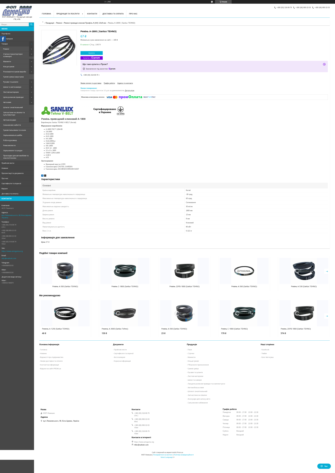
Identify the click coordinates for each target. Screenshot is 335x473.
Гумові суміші (193, 368)
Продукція (50, 23)
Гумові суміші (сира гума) (13, 77)
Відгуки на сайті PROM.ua (50, 368)
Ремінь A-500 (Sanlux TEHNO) (65, 286)
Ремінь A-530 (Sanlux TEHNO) (304, 286)
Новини (5, 168)
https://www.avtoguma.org (12, 251)
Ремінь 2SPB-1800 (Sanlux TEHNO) (184, 286)
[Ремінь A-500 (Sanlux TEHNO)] (65, 271)
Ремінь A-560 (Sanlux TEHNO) (244, 286)
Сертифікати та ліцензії (11, 183)
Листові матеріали (11, 92)
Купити (92, 53)
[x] (45, 176)
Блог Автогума (267, 357)
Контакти (92, 14)
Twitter (264, 353)
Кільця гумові (8, 66)
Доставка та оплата (10, 193)
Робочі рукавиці (10, 140)
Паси (190, 349)
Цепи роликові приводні (13, 97)
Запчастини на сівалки (197, 395)
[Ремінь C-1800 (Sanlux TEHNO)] (124, 271)
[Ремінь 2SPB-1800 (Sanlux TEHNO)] (184, 271)
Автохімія (7, 102)
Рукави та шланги (10, 82)
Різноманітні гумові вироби (14, 71)
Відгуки (5, 188)
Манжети (7, 61)
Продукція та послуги (67, 14)
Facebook (265, 349)
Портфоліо (6, 33)
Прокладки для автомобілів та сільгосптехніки (16, 156)
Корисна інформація (122, 361)
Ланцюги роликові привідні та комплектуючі (206, 384)
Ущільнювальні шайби (12, 135)
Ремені (6, 49)
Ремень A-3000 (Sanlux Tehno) (115, 329)
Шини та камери (195, 380)
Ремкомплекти (9, 145)
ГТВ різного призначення (198, 365)
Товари (5, 44)
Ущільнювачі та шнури (12, 150)
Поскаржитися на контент (162, 455)
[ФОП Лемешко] (17, 11)
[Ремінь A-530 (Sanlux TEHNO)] (303, 271)
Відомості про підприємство (51, 357)
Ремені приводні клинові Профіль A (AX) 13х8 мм (85, 23)
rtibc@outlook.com (9, 258)
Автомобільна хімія (196, 387)
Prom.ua (180, 452)
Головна (46, 14)
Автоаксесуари (9, 120)
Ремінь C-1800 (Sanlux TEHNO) (124, 286)
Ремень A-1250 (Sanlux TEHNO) (55, 329)
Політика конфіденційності (184, 455)
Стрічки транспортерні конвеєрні (13, 55)
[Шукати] (31, 24)
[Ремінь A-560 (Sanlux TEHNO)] (244, 271)
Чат (326, 466)
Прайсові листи (8, 163)
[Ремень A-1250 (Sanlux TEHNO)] (65, 313)
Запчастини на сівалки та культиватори (14, 113)
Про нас (5, 178)
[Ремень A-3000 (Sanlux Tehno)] (124, 313)
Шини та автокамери (12, 87)
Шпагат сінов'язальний (13, 107)
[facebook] (42, 176)
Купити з (87, 58)
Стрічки (191, 353)
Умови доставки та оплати (51, 361)
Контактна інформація (49, 365)
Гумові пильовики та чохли (14, 130)
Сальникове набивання (198, 402)
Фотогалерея (7, 39)
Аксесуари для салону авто (199, 399)
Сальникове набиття (12, 125)
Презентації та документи (13, 173)
